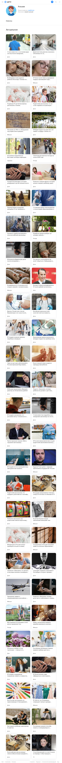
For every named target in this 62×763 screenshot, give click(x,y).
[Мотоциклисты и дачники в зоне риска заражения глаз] (18, 617)
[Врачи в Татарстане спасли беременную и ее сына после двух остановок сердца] (18, 306)
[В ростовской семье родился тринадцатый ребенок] (44, 357)
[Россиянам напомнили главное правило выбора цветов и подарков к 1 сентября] (44, 643)
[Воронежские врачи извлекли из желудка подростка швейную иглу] (44, 332)
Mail (3, 761)
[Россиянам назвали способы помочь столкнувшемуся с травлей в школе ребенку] (44, 721)
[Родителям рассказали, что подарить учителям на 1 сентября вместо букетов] (18, 487)
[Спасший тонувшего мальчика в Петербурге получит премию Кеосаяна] (44, 565)
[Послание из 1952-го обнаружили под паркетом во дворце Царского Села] (18, 124)
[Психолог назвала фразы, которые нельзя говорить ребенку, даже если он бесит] (44, 176)
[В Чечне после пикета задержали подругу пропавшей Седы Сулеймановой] (44, 72)
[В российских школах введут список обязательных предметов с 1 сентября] (18, 746)
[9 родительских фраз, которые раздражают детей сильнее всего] (18, 176)
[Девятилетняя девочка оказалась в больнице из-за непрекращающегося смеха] (44, 46)
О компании (7, 761)
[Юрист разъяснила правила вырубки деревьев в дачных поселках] (44, 617)
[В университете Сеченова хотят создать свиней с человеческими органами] (18, 280)
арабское (31, 10)
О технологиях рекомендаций (49, 761)
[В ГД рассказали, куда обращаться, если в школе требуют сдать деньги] (44, 669)
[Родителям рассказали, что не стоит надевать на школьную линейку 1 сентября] (44, 98)
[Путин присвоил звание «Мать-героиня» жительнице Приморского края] (18, 435)
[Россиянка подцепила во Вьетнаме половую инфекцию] (18, 150)
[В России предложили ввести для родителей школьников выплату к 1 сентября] (44, 435)
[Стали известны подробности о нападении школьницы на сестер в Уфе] (44, 409)
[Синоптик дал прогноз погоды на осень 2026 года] (44, 150)
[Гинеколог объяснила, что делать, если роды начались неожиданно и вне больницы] (18, 565)
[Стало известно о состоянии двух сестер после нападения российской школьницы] (18, 46)
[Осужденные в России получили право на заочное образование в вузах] (44, 539)
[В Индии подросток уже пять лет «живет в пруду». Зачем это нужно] (44, 124)
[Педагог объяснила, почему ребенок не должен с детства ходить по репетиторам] (44, 383)
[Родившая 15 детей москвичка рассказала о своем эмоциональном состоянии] (18, 98)
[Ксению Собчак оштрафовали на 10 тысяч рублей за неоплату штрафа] (44, 280)
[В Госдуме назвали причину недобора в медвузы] (18, 332)
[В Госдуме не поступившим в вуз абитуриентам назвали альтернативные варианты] (18, 461)
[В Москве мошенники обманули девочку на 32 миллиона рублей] (18, 383)
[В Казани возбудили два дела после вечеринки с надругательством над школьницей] (18, 254)
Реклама (14, 761)
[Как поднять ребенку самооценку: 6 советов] (18, 721)
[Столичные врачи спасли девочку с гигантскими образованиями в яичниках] (44, 202)
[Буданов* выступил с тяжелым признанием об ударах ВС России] (44, 461)
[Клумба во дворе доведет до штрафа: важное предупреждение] (44, 228)
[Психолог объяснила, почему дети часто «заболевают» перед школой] (44, 591)
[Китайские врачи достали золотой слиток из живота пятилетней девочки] (44, 306)
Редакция (38, 761)
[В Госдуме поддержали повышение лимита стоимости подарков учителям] (18, 669)
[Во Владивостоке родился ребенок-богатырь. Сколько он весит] (18, 72)
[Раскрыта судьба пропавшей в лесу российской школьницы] (18, 228)
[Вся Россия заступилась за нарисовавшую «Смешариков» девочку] (18, 695)
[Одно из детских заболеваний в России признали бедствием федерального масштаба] (18, 357)
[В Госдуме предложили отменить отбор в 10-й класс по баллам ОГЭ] (44, 487)
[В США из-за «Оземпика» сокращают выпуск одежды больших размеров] (44, 695)
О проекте (32, 761)
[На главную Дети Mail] (8, 2)
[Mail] (5, 2)
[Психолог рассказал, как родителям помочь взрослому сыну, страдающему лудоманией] (18, 513)
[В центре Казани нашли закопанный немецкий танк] (44, 513)
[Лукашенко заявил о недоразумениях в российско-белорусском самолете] (18, 591)
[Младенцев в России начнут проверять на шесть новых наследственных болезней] (18, 539)
